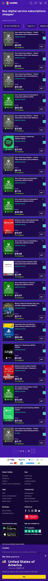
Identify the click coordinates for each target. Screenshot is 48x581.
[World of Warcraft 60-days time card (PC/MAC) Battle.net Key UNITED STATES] (24, 311)
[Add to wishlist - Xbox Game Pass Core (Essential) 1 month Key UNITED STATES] (42, 179)
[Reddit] (39, 510)
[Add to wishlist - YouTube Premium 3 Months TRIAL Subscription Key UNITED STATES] (42, 262)
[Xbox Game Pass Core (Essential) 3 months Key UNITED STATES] (24, 248)
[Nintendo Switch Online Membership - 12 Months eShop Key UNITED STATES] (24, 227)
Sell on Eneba (6, 510)
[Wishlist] (35, 3)
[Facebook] (26, 510)
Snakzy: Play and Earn (32, 501)
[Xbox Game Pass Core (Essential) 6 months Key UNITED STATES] (24, 206)
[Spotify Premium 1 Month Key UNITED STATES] (24, 144)
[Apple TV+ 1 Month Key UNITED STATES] (24, 352)
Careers (4, 481)
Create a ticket (6, 498)
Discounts (28, 483)
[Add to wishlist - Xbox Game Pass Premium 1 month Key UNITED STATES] (42, 387)
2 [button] (21, 451)
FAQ (3, 493)
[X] (29, 510)
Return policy (6, 501)
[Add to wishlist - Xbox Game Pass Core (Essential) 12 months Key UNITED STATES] (42, 95)
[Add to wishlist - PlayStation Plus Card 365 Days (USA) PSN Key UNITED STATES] (42, 325)
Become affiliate (30, 498)
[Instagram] (32, 510)
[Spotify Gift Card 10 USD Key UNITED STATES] (24, 415)
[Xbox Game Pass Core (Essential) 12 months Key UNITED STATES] (24, 102)
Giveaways (28, 496)
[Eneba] (11, 3)
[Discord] (36, 510)
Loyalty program (30, 481)
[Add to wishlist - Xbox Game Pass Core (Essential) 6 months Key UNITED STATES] (42, 199)
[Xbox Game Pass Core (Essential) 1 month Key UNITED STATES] (24, 186)
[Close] (45, 555)
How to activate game (9, 496)
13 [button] (29, 451)
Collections (28, 478)
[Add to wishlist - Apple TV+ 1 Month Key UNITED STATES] (42, 345)
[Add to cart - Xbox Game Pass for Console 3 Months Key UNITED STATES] (42, 297)
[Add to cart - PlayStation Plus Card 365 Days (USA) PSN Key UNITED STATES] (42, 338)
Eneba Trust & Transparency (11, 483)
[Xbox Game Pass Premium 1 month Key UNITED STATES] (24, 394)
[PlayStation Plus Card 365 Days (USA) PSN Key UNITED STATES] (24, 332)
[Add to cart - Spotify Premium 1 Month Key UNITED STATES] (42, 151)
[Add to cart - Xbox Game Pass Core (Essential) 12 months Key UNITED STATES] (42, 109)
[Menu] (3, 3)
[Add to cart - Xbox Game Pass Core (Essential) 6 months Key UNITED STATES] (42, 213)
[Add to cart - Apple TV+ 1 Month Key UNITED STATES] (42, 359)
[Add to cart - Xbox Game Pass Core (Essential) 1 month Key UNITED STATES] (42, 192)
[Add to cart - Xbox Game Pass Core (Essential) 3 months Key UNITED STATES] (42, 255)
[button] (33, 451)
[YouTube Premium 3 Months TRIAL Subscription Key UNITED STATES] (24, 269)
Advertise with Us (8, 513)
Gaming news (29, 493)
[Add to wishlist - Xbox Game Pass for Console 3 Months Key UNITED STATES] (42, 283)
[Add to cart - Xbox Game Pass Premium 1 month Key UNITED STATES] (42, 401)
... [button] (26, 451)
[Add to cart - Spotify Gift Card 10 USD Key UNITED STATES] (42, 422)
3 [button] (23, 451)
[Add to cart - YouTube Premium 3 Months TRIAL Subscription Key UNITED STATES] (42, 276)
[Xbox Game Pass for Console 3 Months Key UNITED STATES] (24, 290)
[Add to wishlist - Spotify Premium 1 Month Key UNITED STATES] (42, 137)
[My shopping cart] (40, 3)
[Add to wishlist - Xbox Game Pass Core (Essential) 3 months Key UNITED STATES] (42, 241)
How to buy (28, 475)
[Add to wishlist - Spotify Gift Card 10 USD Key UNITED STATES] (42, 408)
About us (5, 475)
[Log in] (45, 3)
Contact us (5, 478)
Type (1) (30, 26)
